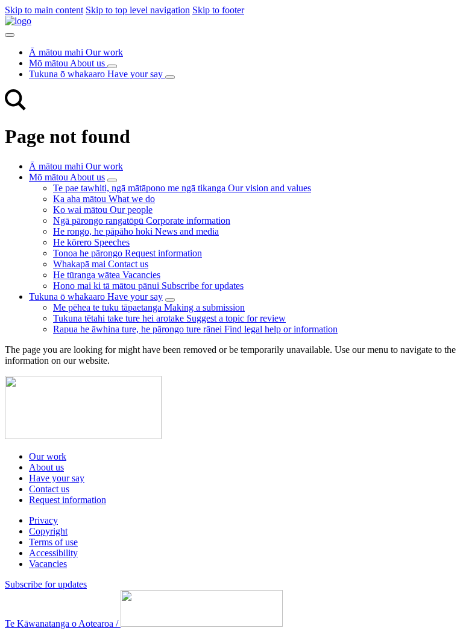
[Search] (15, 107)
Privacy (43, 520)
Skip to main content (44, 10)
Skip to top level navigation (138, 10)
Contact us (49, 489)
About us (46, 467)
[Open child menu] (112, 66)
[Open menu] (9, 35)
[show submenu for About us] (112, 180)
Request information (67, 500)
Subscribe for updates (46, 584)
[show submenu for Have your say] (170, 300)
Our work (47, 456)
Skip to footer (218, 10)
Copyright (48, 531)
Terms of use (53, 542)
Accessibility (53, 553)
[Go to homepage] (83, 436)
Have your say (56, 478)
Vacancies (48, 564)
